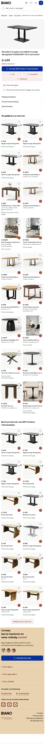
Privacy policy (38, 716)
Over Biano (8, 667)
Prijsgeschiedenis (9, 97)
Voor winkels (8, 681)
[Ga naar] (22, 34)
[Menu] (41, 3)
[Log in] (36, 3)
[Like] (19, 121)
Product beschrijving (10, 102)
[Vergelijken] (19, 125)
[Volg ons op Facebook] (9, 704)
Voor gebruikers (10, 674)
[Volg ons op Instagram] (3, 704)
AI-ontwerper (22, 693)
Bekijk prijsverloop (8, 63)
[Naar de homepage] (6, 3)
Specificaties (7, 106)
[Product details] (19, 139)
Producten (6, 693)
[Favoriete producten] (31, 3)
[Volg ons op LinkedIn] (15, 704)
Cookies (40, 713)
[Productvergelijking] (26, 3)
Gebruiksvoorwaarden (34, 718)
